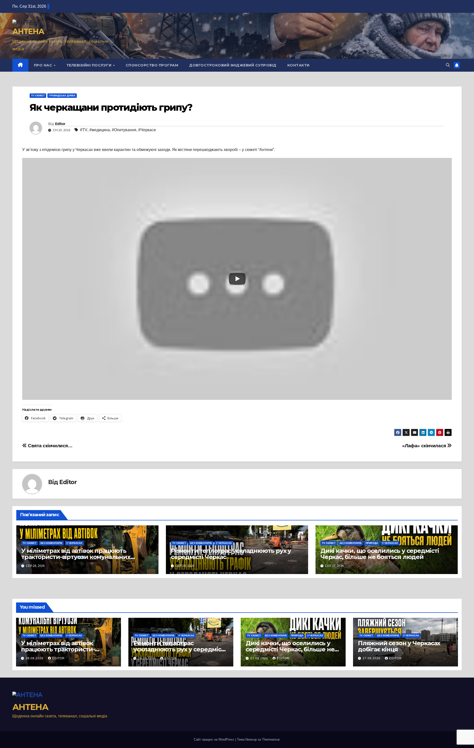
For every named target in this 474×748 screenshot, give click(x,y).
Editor (60, 124)
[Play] (237, 279)
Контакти (298, 65)
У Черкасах (74, 543)
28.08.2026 (35, 658)
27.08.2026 (259, 658)
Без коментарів (51, 543)
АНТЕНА (28, 31)
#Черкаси (147, 130)
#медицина (99, 130)
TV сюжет (38, 95)
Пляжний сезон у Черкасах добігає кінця (399, 646)
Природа (372, 543)
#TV (83, 130)
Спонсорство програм (152, 65)
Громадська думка (62, 95)
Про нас (43, 65)
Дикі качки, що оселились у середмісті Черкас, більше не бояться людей (379, 553)
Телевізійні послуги (89, 65)
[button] (448, 65)
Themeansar (270, 739)
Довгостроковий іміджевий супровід (232, 65)
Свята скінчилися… (50, 445)
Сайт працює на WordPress (214, 739)
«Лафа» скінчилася (424, 445)
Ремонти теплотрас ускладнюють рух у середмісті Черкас (231, 553)
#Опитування (124, 130)
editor (58, 658)
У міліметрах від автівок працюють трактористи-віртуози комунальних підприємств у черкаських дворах (75, 557)
